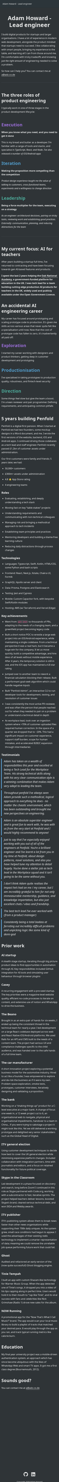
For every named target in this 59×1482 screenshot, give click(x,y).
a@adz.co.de (8, 74)
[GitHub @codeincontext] (25, 1474)
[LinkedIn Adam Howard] (33, 1474)
